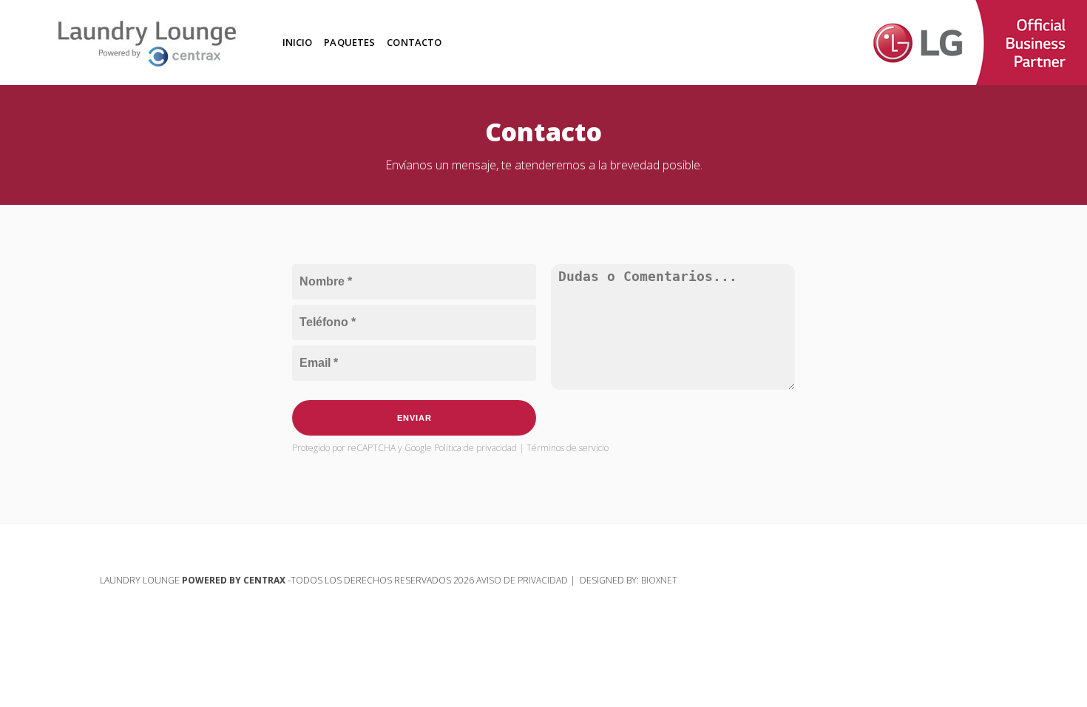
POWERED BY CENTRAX (233, 580)
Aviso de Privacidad (523, 580)
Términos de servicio (567, 448)
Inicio (297, 42)
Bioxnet (659, 580)
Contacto (414, 42)
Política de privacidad (476, 448)
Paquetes (349, 42)
